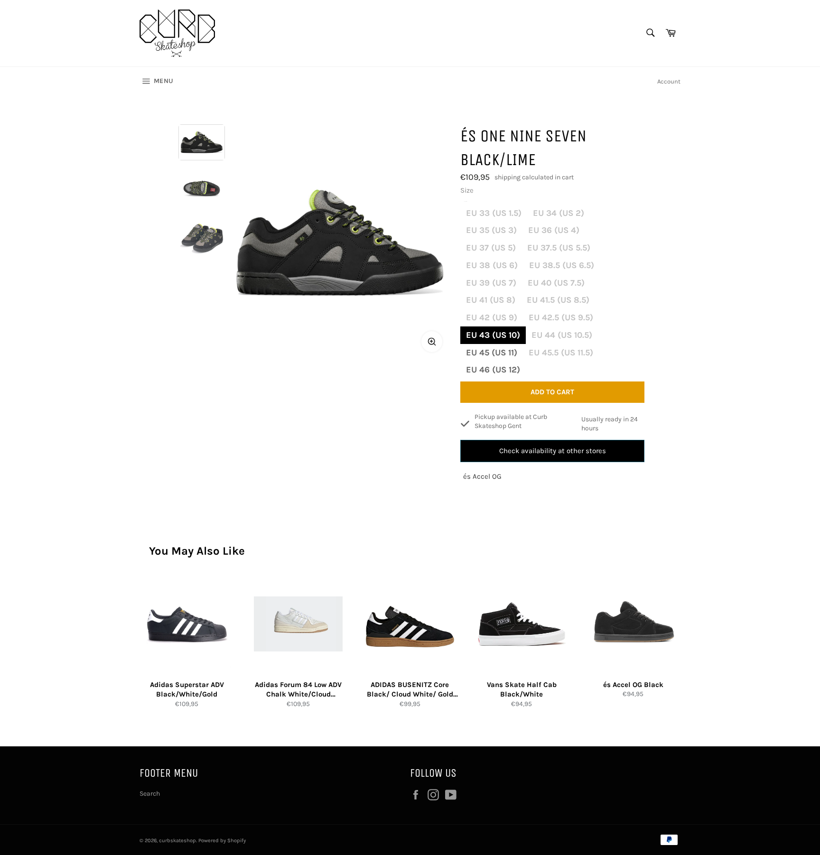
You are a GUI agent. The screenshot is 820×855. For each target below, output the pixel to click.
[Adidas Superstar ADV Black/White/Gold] (186, 624)
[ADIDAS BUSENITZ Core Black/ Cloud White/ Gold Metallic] (410, 624)
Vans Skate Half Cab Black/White (522, 689)
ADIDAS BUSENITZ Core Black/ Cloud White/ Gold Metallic (410, 689)
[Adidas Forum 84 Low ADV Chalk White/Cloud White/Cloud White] (298, 624)
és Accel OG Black (633, 684)
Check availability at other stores (552, 450)
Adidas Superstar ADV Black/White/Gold (187, 689)
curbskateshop (177, 840)
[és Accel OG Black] (633, 624)
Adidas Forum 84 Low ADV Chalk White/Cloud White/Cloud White (298, 689)
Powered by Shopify (222, 840)
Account (668, 81)
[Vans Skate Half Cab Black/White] (522, 624)
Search (150, 794)
